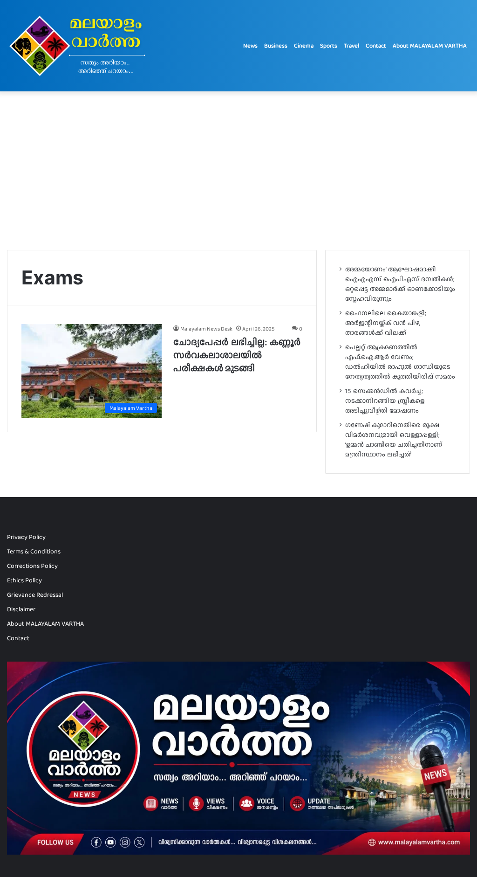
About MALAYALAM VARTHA (430, 45)
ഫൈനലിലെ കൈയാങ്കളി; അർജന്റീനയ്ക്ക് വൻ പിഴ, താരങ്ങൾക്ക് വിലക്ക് (385, 322)
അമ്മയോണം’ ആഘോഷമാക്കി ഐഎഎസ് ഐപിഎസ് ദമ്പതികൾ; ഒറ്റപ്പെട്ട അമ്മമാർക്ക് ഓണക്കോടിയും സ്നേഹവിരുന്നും (400, 283)
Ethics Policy (24, 580)
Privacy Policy (26, 536)
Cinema (303, 45)
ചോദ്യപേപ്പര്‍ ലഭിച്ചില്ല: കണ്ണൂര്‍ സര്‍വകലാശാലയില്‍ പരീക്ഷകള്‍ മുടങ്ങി (236, 355)
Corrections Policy (32, 566)
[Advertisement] (238, 170)
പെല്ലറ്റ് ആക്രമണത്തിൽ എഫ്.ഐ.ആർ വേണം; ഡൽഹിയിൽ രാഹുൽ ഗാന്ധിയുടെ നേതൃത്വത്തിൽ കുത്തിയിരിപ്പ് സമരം (400, 361)
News (250, 45)
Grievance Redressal (35, 594)
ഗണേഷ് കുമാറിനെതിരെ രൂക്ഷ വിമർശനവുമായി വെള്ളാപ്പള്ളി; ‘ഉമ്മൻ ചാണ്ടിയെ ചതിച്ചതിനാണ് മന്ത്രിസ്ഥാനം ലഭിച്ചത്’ (393, 439)
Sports (328, 45)
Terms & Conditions (34, 551)
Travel (351, 45)
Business (275, 45)
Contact (376, 45)
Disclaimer (21, 609)
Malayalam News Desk (206, 329)
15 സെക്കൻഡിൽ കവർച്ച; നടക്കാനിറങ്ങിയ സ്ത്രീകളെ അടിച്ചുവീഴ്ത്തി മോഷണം (385, 400)
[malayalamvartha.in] (79, 45)
